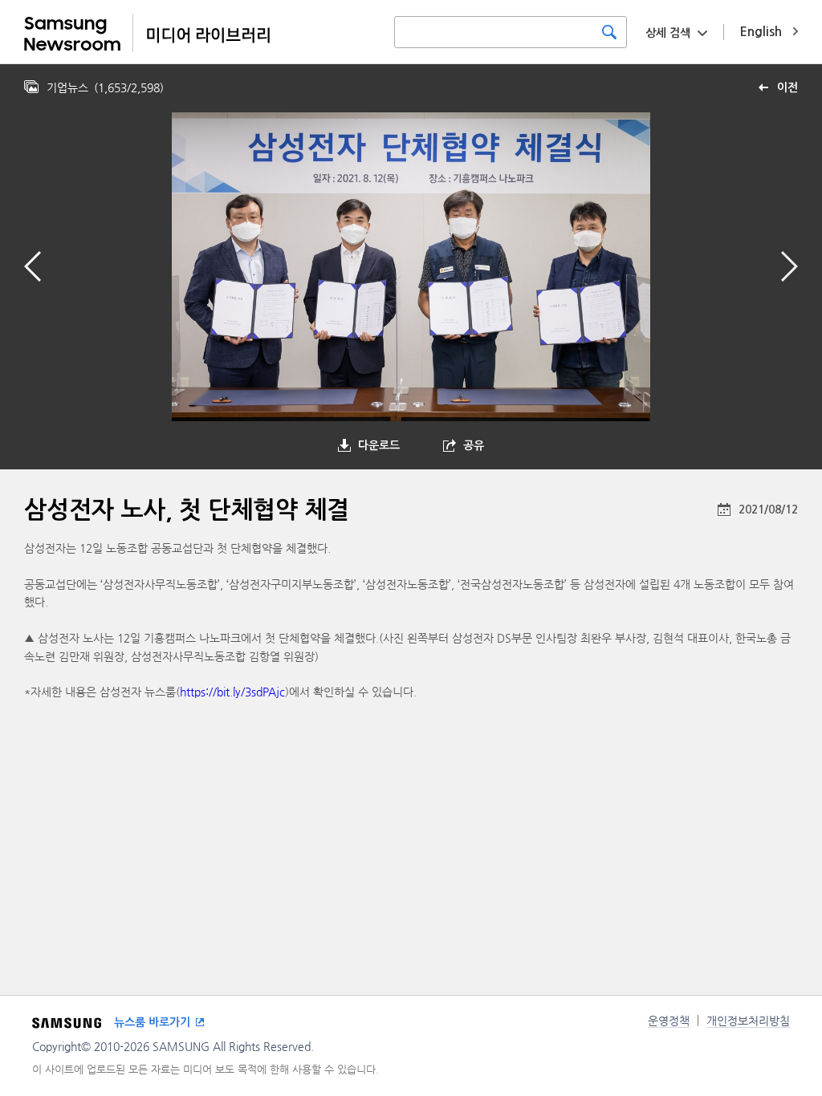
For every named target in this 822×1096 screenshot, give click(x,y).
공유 (473, 445)
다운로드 (379, 445)
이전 (787, 87)
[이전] (32, 266)
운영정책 (669, 1020)
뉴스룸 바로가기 (152, 1022)
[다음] (789, 266)
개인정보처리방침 (748, 1020)
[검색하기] (609, 32)
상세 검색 (667, 33)
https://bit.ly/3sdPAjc (232, 691)
